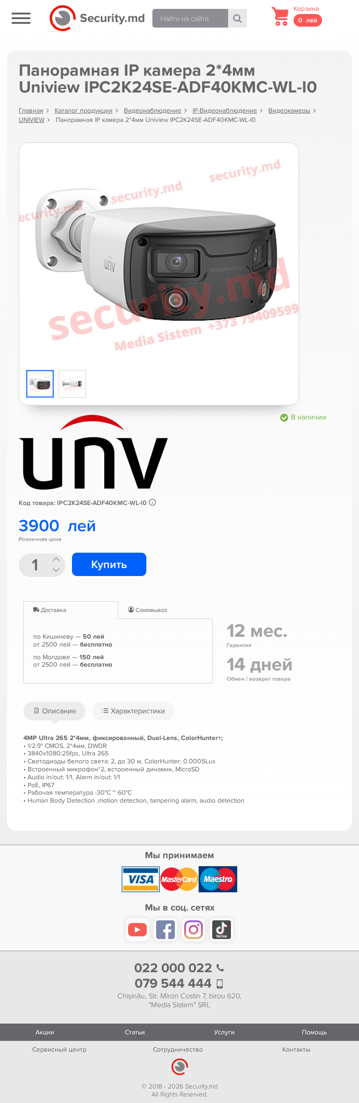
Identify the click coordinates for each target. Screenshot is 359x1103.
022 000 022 (174, 968)
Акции (45, 1032)
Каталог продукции (84, 110)
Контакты (296, 1049)
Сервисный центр (59, 1049)
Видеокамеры (289, 110)
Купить (109, 564)
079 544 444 (175, 983)
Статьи (135, 1032)
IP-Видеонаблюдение (225, 110)
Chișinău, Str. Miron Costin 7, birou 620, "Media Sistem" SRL (179, 1001)
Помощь (314, 1032)
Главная (31, 110)
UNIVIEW (31, 120)
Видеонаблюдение (152, 110)
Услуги (224, 1032)
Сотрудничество (178, 1049)
